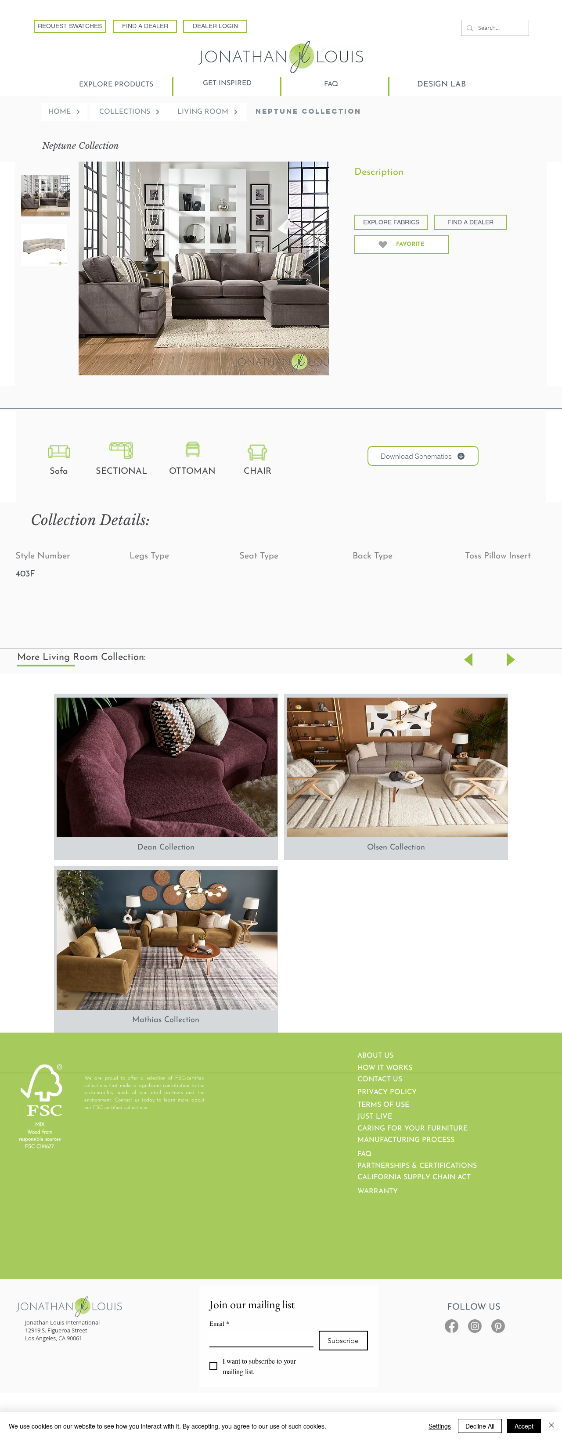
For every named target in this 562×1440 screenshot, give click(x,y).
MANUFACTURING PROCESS (405, 1140)
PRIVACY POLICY (387, 1092)
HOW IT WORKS (384, 1068)
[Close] (551, 1426)
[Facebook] (451, 1326)
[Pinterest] (498, 1326)
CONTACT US (379, 1079)
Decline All (479, 1426)
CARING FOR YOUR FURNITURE (412, 1128)
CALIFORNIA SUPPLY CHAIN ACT (414, 1177)
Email (219, 1323)
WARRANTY (377, 1191)
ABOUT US (375, 1055)
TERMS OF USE (383, 1105)
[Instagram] (475, 1326)
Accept (524, 1426)
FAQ (364, 1154)
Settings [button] (440, 1426)
